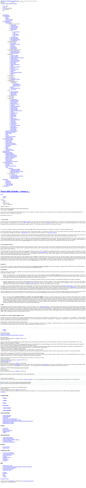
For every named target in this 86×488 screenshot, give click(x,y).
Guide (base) (10, 168)
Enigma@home (14, 123)
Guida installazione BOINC (8, 438)
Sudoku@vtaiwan (14, 108)
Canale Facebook (9, 139)
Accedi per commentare (5, 333)
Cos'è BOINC (8, 181)
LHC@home (15, 34)
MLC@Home (13, 93)
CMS (14, 32)
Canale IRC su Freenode (10, 143)
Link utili (7, 164)
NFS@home (13, 63)
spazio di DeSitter (42, 252)
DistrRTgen (13, 114)
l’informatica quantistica (44, 306)
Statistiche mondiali (9, 153)
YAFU (12, 74)
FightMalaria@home (15, 100)
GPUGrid (12, 45)
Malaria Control (14, 102)
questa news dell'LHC (28, 379)
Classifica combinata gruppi (11, 156)
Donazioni (5, 473)
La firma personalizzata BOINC (17, 176)
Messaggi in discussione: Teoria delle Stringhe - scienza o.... (12, 335)
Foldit (7, 134)
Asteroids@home (14, 26)
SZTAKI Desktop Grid (15, 119)
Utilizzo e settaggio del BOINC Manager (11, 439)
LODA (12, 76)
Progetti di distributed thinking (12, 130)
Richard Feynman (29, 282)
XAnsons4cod (13, 128)
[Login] (22, 2)
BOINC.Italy (8, 182)
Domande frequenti (7, 457)
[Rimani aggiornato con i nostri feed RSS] (14, 3)
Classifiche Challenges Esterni (12, 161)
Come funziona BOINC (15, 169)
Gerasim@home (14, 58)
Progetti (7, 18)
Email (4, 197)
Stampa (4, 196)
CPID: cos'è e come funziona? (9, 441)
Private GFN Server (15, 68)
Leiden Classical (14, 99)
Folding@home (9, 133)
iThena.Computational (15, 59)
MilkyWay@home (14, 37)
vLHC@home (16, 35)
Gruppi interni (8, 145)
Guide (7, 167)
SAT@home (13, 126)
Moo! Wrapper (13, 62)
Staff (4, 474)
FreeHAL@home (14, 109)
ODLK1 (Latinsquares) (15, 66)
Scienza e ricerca (9, 20)
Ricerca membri (9, 160)
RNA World (13, 46)
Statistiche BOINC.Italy (10, 154)
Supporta (5, 472)
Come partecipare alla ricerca (9, 453)
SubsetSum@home (17, 84)
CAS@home (13, 124)
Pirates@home (13, 115)
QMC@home (13, 129)
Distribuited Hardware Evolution (17, 57)
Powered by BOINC (5, 478)
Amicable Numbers (14, 55)
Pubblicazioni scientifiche (11, 136)
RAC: (4, 9)
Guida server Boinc (14, 178)
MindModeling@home (15, 79)
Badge (7, 147)
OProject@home (14, 107)
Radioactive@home (14, 53)
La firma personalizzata (7, 440)
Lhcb (14, 36)
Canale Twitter (8, 141)
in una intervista (44, 364)
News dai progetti (9, 19)
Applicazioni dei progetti (10, 132)
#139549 (17, 338)
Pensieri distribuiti (9, 185)
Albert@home (13, 25)
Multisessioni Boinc (14, 177)
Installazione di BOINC (15, 170)
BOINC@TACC (14, 81)
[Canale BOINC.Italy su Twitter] (10, 3)
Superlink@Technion (15, 103)
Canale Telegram (9, 142)
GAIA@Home (14, 29)
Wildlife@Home (16, 85)
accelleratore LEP (24, 232)
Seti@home (13, 120)
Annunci (7, 180)
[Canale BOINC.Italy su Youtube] (7, 3)
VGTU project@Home (15, 125)
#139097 (17, 363)
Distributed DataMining (15, 106)
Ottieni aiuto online (9, 163)
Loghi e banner (9, 148)
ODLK (12, 65)
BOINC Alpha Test (14, 91)
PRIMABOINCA (14, 127)
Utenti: (4, 6)
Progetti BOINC (9, 22)
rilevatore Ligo (74, 287)
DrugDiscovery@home (15, 44)
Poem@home (13, 116)
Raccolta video (6, 447)
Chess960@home (14, 112)
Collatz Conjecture (14, 56)
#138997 (17, 389)
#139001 (17, 371)
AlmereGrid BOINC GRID (16, 110)
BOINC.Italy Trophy (10, 158)
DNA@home (16, 83)
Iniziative (7, 146)
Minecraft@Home (14, 92)
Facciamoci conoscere (10, 150)
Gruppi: (4, 7)
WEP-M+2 (13, 73)
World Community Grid (15, 88)
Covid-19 (7, 135)
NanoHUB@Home (14, 38)
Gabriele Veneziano (27, 221)
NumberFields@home (15, 64)
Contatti (4, 476)
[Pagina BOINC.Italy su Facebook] (3, 3)
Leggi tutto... (3, 391)
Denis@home (13, 43)
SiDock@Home (14, 48)
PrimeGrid (13, 67)
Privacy (4, 475)
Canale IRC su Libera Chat (11, 144)
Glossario (5, 456)
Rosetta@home (14, 47)
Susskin (48, 222)
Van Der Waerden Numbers (16, 72)
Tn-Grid (12, 97)
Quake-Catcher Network (15, 52)
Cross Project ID (14, 174)
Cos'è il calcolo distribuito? (8, 452)
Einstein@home (14, 28)
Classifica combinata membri (11, 155)
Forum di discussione (7, 455)
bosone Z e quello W (52, 232)
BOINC (7, 17)
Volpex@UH (13, 121)
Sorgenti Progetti (9, 137)
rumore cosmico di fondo (68, 285)
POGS (12, 117)
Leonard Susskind (17, 364)
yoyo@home (13, 89)
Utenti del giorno (6, 446)
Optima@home (14, 118)
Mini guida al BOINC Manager (17, 171)
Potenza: (4, 8)
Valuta (2, 209)
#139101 (18, 359)
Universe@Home (14, 40)
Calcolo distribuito (9, 183)
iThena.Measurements (15, 61)
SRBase (12, 71)
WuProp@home (14, 94)
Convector (13, 105)
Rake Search (13, 70)
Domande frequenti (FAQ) (11, 165)
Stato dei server (9, 159)
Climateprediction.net (15, 50)
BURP (12, 111)
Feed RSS (5, 460)
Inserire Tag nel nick (15, 172)
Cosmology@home (14, 27)
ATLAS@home (16, 31)
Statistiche (5, 458)
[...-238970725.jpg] (6, 361)
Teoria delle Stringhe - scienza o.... (15, 191)
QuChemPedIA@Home (15, 39)
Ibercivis (12, 87)
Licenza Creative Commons (27, 480)
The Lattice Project (14, 101)
